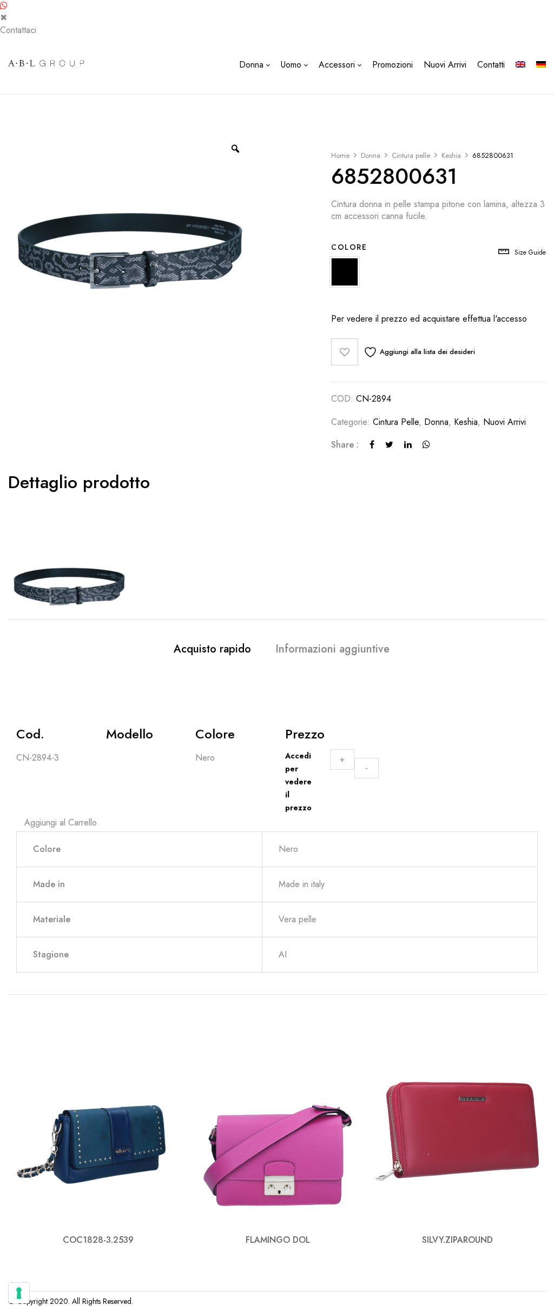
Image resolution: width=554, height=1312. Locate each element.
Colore (349, 247)
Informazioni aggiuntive (332, 649)
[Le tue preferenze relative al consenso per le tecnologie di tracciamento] (19, 1293)
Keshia (451, 155)
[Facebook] (372, 444)
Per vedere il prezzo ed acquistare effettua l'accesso (429, 318)
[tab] (212, 651)
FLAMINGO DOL (278, 1240)
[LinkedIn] (408, 444)
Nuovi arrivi (504, 422)
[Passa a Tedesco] (541, 64)
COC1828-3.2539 (98, 1240)
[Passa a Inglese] (520, 64)
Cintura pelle (411, 155)
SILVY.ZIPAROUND (457, 1240)
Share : (345, 445)
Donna (370, 155)
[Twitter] (389, 444)
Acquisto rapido (212, 649)
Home (340, 155)
